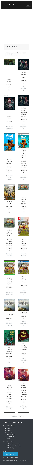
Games (9, 430)
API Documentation (13, 444)
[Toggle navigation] (28, 4)
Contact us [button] (10, 454)
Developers (10, 434)
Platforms (10, 432)
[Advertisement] (16, 26)
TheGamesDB (8, 5)
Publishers (10, 436)
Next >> (21, 416)
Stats (8, 438)
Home (9, 428)
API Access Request (13, 446)
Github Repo (11, 448)
